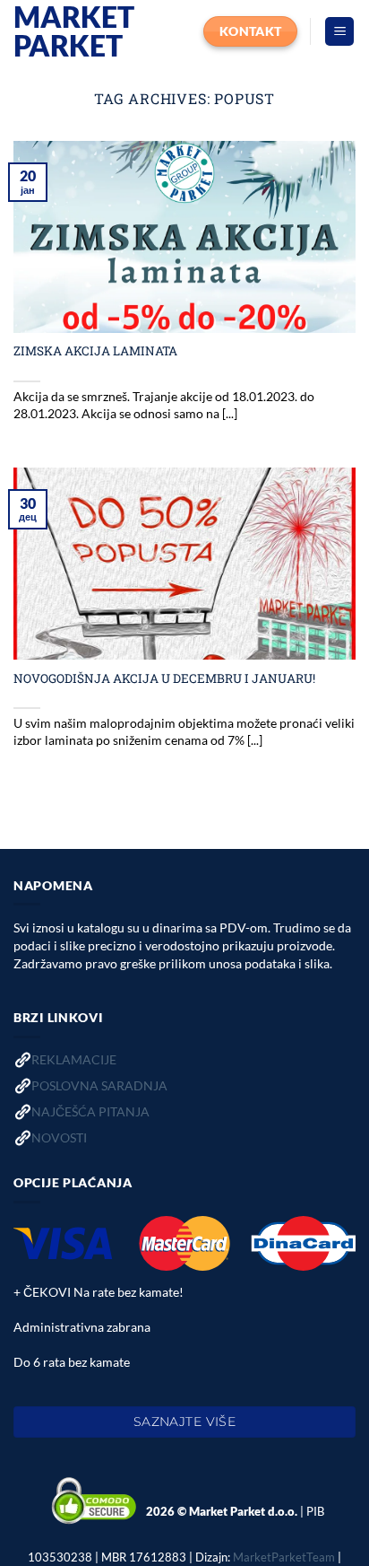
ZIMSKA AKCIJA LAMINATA (95, 351)
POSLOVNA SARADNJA (99, 1085)
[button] (339, 32)
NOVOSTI (59, 1137)
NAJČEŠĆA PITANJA (90, 1111)
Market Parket (73, 31)
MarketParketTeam (284, 1557)
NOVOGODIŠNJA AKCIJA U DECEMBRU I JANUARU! (164, 679)
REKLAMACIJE (73, 1059)
